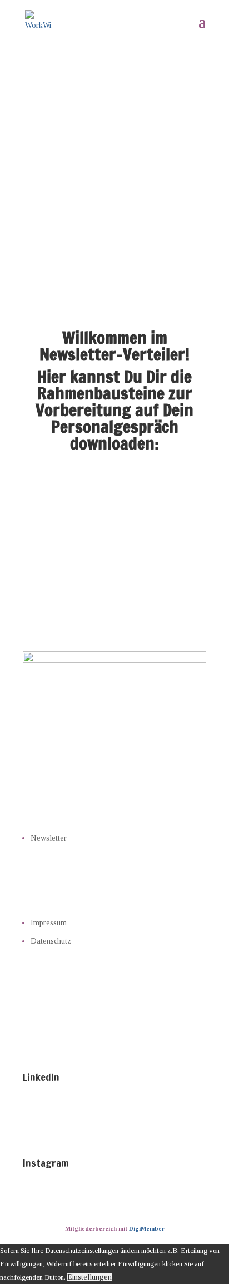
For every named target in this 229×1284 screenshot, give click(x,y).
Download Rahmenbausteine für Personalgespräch (114, 503)
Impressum (49, 922)
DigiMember (147, 1228)
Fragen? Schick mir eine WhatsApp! (114, 560)
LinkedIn (41, 1077)
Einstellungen (89, 1277)
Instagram (45, 1162)
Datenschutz (51, 941)
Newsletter (49, 838)
